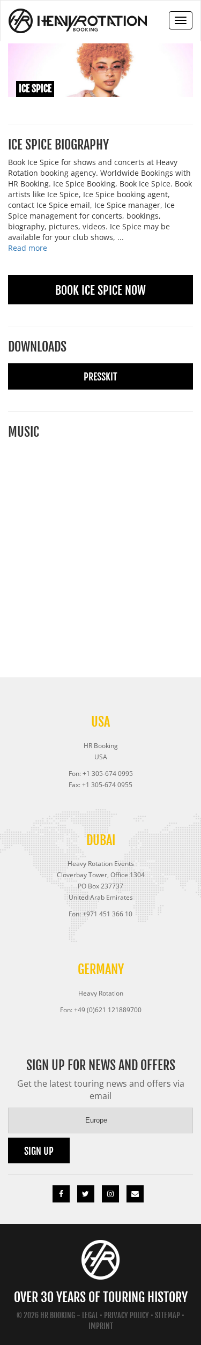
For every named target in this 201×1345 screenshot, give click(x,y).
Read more (27, 248)
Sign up (39, 1151)
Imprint (100, 1326)
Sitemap (167, 1315)
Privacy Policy (126, 1315)
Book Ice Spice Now (100, 290)
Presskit (100, 377)
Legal (90, 1315)
